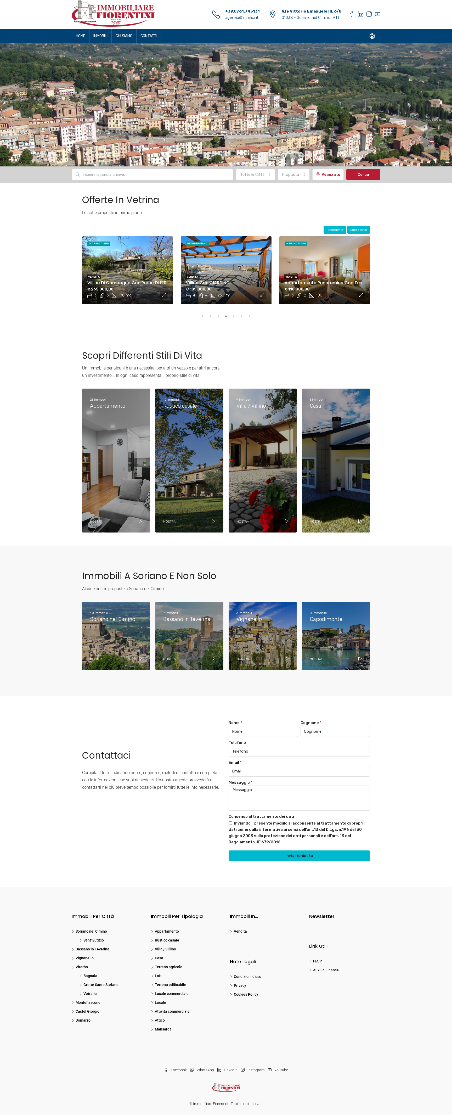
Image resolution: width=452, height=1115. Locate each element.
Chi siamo (124, 36)
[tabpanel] (127, 270)
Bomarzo (83, 1020)
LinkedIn (230, 1070)
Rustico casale (167, 940)
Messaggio (239, 782)
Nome (234, 722)
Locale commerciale (172, 993)
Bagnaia (90, 976)
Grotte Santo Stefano (100, 985)
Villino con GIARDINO (109, 283)
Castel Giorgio (87, 1011)
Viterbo (82, 967)
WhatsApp (205, 1070)
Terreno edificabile (170, 985)
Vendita (94, 276)
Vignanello (85, 958)
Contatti (148, 36)
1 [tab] (202, 316)
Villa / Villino (165, 949)
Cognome (310, 722)
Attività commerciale (172, 1011)
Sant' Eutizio (93, 940)
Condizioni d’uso (247, 976)
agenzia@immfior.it (241, 17)
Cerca (363, 174)
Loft (158, 976)
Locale (160, 1002)
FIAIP (317, 961)
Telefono (237, 742)
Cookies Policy (246, 994)
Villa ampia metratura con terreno (321, 283)
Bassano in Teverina (92, 949)
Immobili (100, 36)
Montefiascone (88, 1002)
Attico (160, 1020)
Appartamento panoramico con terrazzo (230, 283)
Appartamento (167, 931)
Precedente (334, 230)
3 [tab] (218, 316)
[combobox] (255, 174)
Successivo (358, 230)
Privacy (240, 985)
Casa (159, 958)
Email (234, 762)
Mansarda (163, 1029)
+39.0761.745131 (242, 11)
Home (80, 36)
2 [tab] (210, 316)
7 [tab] (249, 316)
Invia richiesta (299, 855)
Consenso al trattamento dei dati (261, 816)
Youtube (281, 1070)
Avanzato (330, 174)
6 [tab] (241, 316)
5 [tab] (233, 316)
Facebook (179, 1070)
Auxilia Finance (326, 970)
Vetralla (90, 993)
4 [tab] (226, 316)
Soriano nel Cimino (91, 931)
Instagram (256, 1070)
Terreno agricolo (168, 967)
